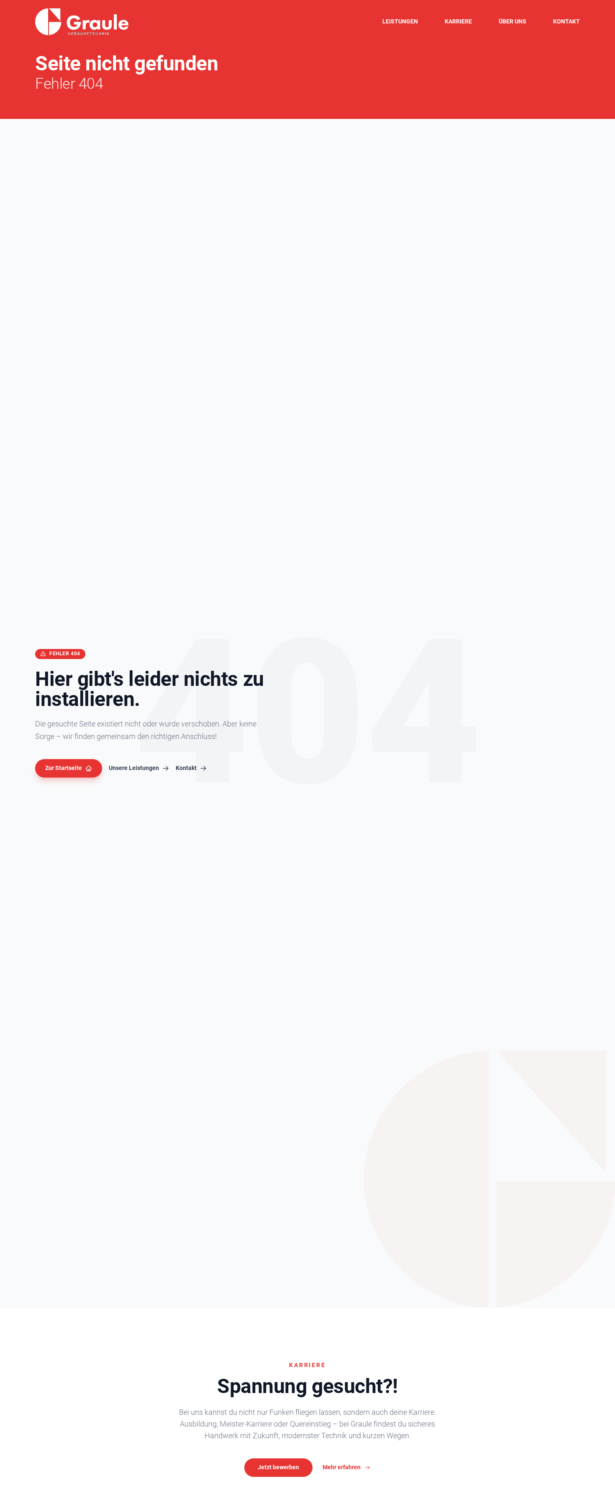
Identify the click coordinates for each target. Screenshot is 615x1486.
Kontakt (566, 21)
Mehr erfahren (342, 1467)
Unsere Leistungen (134, 768)
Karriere (458, 21)
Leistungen (400, 21)
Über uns (512, 21)
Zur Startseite (63, 768)
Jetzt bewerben (278, 1467)
